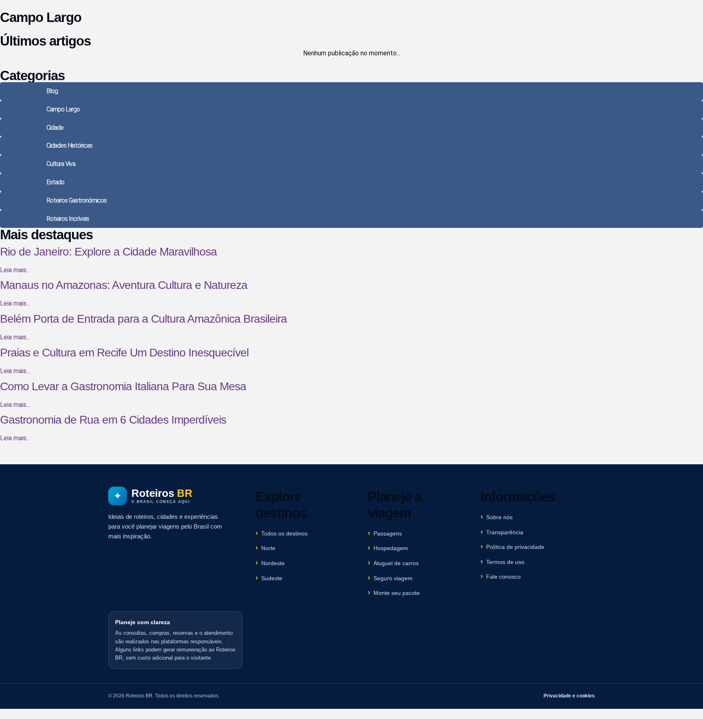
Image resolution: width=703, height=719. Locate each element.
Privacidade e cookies (569, 696)
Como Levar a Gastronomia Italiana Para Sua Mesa (123, 386)
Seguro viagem (393, 578)
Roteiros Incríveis (67, 219)
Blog (52, 91)
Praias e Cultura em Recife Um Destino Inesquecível (124, 352)
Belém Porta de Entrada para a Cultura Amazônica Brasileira (143, 319)
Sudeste (271, 578)
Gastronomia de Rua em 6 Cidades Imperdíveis (113, 419)
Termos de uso (505, 562)
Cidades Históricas (69, 145)
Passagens (387, 533)
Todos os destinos (284, 533)
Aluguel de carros (396, 563)
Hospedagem (390, 548)
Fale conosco (503, 576)
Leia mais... (15, 270)
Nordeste (273, 563)
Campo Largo (63, 109)
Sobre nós (499, 517)
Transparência (504, 532)
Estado (55, 182)
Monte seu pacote (396, 593)
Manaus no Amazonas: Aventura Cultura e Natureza (123, 285)
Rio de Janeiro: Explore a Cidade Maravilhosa (108, 251)
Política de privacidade (515, 547)
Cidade (54, 127)
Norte (268, 548)
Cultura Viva (60, 164)
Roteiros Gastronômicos (76, 200)
